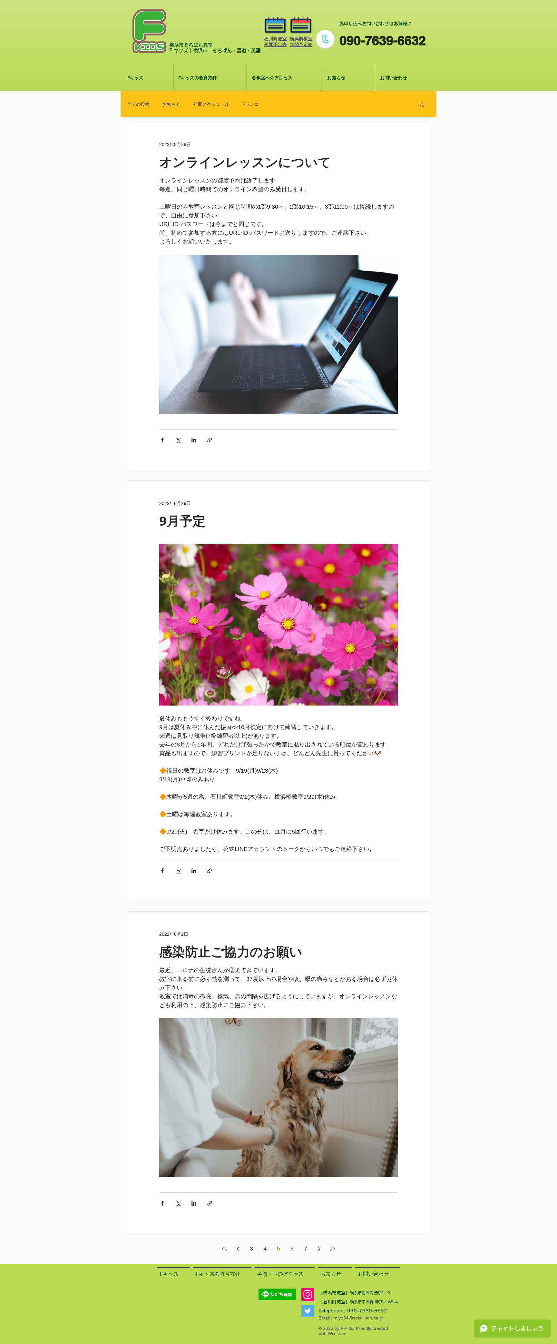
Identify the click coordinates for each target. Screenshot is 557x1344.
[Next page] (319, 1249)
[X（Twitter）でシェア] (178, 440)
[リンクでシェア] (210, 440)
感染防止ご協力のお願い (230, 952)
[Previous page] (238, 1249)
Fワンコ (250, 104)
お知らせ (171, 104)
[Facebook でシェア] (162, 440)
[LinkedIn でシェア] (194, 440)
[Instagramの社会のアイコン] (307, 1294)
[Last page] (332, 1249)
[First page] (224, 1249)
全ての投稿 (138, 104)
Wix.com (336, 1333)
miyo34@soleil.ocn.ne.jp (358, 1317)
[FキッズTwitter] (307, 1311)
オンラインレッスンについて (245, 162)
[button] (422, 105)
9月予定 (182, 521)
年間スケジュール (211, 104)
